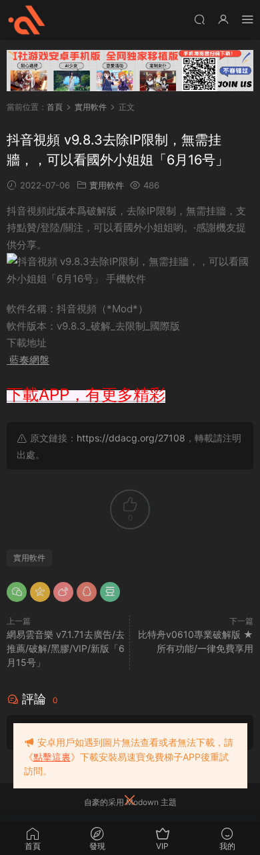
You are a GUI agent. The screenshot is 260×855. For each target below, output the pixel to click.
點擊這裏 (52, 756)
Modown (142, 802)
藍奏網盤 (28, 360)
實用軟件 (106, 185)
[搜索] (199, 19)
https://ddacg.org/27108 (131, 437)
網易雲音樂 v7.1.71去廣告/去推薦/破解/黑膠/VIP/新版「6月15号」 (66, 648)
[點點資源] (27, 20)
